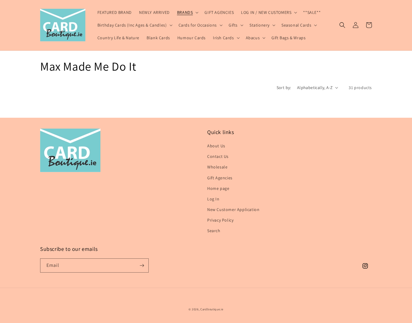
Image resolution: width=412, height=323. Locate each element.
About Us (216, 146)
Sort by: (284, 87)
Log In (213, 199)
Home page (218, 188)
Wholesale (217, 167)
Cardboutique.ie (211, 309)
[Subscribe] (141, 265)
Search (213, 230)
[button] (187, 12)
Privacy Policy (220, 220)
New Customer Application (233, 209)
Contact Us (218, 156)
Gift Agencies (220, 178)
